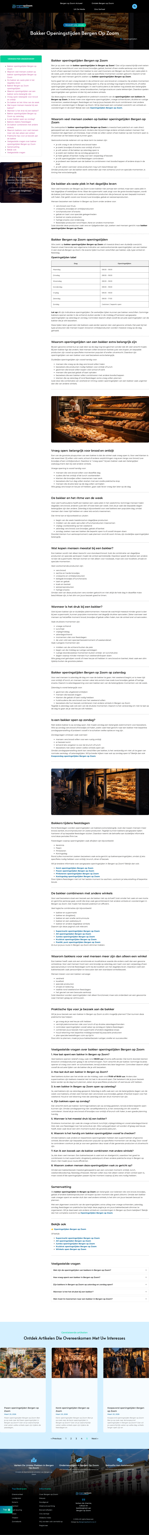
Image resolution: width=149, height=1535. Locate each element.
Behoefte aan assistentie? (120, 1465)
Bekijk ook (11, 150)
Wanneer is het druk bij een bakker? (23, 111)
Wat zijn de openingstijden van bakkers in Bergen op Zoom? (100, 1270)
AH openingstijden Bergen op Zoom (73, 934)
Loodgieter (16, 1498)
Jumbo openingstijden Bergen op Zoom (75, 937)
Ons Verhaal (99, 9)
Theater (15, 1518)
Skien (14, 1514)
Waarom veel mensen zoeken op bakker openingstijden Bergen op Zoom (21, 74)
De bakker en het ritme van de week (23, 102)
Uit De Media (79, 9)
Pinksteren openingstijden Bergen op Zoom (77, 874)
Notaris (15, 1502)
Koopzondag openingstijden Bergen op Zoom (73, 756)
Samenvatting (13, 147)
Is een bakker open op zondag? (21, 119)
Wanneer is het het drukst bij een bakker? (100, 1292)
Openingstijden (129, 39)
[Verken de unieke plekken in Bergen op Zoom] (34, 1460)
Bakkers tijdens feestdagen (19, 122)
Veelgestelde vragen (16, 152)
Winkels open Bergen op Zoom (71, 1249)
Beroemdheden (45, 1510)
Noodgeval (43, 1502)
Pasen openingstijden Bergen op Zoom (75, 871)
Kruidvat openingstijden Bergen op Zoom (76, 939)
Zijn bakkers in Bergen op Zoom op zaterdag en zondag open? (100, 1284)
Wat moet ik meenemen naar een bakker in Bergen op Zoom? (100, 1299)
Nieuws (42, 1498)
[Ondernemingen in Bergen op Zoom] (79, 1460)
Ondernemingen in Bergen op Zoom (79, 1465)
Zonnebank (16, 1521)
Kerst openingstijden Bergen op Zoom (74, 868)
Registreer (43, 1525)
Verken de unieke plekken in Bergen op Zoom (34, 1466)
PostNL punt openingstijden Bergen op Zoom (78, 942)
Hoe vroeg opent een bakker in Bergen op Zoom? (100, 1277)
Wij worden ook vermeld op (51, 1521)
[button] (134, 6)
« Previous (56, 1438)
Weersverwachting (47, 1506)
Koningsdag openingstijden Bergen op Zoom (78, 876)
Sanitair (15, 1506)
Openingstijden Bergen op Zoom (106, 108)
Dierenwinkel (17, 1494)
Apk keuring (17, 1510)
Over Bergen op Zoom (48, 1494)
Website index (45, 1518)
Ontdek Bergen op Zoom (103, 3)
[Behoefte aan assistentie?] (119, 1460)
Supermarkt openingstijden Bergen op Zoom (78, 931)
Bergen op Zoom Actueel (71, 3)
